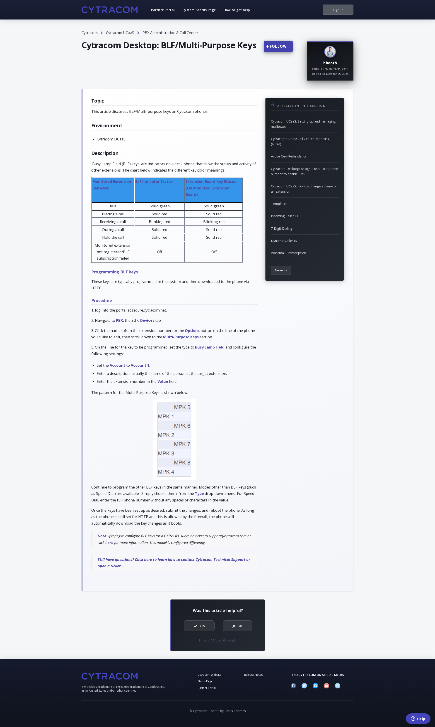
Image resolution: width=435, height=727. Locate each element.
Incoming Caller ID (284, 216)
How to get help (237, 10)
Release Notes (253, 675)
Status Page (205, 681)
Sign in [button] (338, 9)
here (109, 542)
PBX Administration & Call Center (170, 32)
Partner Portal (163, 10)
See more (281, 270)
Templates (279, 203)
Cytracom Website (209, 675)
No (240, 626)
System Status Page (199, 10)
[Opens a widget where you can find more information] (418, 719)
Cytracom (90, 32)
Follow (278, 46)
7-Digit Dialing (281, 228)
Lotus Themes (235, 711)
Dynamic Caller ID (284, 240)
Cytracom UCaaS (120, 32)
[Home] (110, 9)
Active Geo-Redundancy (289, 156)
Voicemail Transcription (288, 253)
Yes (202, 626)
